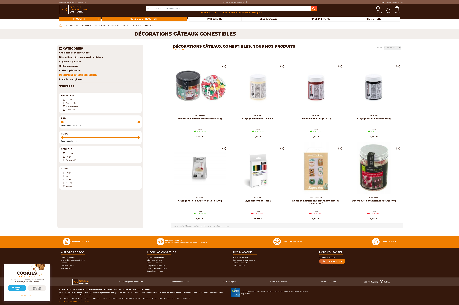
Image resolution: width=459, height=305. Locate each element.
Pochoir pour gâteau (70, 79)
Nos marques (66, 263)
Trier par (379, 48)
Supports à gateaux (70, 61)
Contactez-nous (67, 265)
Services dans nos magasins (244, 260)
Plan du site (65, 268)
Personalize (28, 296)
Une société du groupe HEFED (73, 260)
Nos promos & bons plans (157, 268)
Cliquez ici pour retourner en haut (216, 226)
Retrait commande (240, 263)
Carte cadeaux (239, 265)
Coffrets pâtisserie (70, 70)
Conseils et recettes (155, 271)
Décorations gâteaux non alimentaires (81, 57)
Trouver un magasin (240, 257)
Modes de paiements (155, 257)
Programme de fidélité (156, 265)
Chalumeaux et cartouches (74, 52)
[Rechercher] (314, 8)
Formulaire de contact (328, 257)
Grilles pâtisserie (68, 66)
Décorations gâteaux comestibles (78, 75)
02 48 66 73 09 (333, 261)
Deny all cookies (37, 288)
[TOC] (74, 9)
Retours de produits (154, 263)
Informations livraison (155, 260)
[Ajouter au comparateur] (224, 66)
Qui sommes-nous (68, 257)
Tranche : (65, 126)
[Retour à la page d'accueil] (60, 25)
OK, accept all (17, 288)
